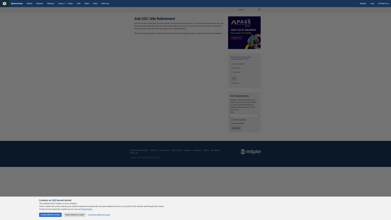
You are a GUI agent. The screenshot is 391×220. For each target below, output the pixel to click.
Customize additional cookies (99, 215)
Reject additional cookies (74, 215)
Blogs (95, 3)
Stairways (50, 3)
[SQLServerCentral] (4, 3)
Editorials (39, 3)
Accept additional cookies (50, 215)
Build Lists (105, 3)
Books (87, 3)
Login (372, 3)
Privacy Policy (86, 209)
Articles (29, 3)
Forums (61, 3)
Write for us (385, 3)
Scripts (70, 3)
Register (363, 3)
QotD (79, 3)
